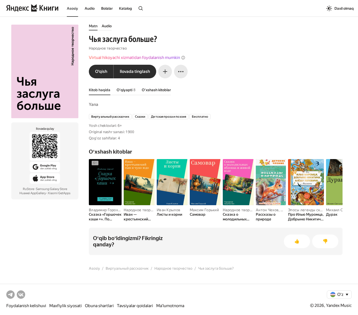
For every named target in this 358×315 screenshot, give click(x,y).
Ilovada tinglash (135, 71)
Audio (90, 8)
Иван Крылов (168, 210)
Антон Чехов (267, 210)
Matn (93, 26)
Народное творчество (108, 48)
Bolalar (107, 8)
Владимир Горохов (105, 210)
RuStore (28, 189)
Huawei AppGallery (32, 193)
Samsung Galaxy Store (51, 189)
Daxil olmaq (344, 8)
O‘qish (101, 71)
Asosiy (72, 8)
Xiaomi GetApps (59, 193)
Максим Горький (204, 210)
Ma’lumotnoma (170, 305)
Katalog (125, 8)
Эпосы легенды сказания (310, 210)
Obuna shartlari (99, 305)
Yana (93, 104)
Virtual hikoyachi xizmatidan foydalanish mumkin (134, 57)
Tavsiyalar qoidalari (135, 305)
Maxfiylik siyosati (65, 305)
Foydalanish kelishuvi (26, 305)
